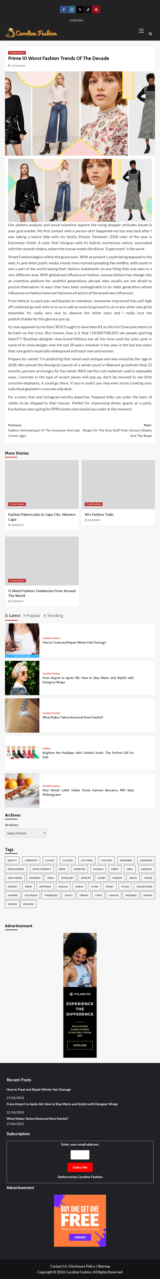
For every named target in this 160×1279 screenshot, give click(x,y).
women (12, 904)
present (13, 886)
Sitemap (104, 1266)
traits (68, 895)
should (63, 886)
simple (79, 886)
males (133, 877)
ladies (101, 877)
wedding (130, 895)
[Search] (150, 34)
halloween (15, 877)
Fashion (46, 748)
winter (147, 895)
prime (28, 886)
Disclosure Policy (82, 1266)
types (98, 895)
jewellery (67, 877)
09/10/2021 (17, 525)
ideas (50, 877)
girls (130, 869)
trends (83, 895)
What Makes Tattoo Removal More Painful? (72, 717)
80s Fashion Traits (99, 514)
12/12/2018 (18, 65)
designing (146, 860)
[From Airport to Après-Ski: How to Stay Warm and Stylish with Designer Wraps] (22, 677)
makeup (117, 877)
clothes (67, 860)
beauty (12, 860)
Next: (117, 430)
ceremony (31, 860)
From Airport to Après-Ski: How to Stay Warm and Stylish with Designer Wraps (62, 1104)
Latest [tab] (14, 615)
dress (62, 869)
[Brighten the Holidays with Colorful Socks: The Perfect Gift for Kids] (22, 752)
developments (42, 869)
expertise (79, 869)
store (94, 886)
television (30, 895)
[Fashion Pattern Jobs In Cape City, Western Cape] (42, 484)
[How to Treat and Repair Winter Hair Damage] (22, 640)
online (148, 877)
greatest (146, 869)
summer (13, 895)
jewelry (86, 877)
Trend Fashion (17, 52)
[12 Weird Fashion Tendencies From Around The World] (42, 561)
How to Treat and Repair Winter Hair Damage (74, 642)
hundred (34, 877)
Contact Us (58, 1266)
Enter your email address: (80, 1160)
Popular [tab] (32, 615)
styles (125, 886)
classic (49, 860)
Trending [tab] (54, 615)
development (16, 869)
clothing (87, 860)
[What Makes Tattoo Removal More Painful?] (22, 715)
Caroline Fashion (51, 638)
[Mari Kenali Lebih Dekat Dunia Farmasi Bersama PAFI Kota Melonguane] (22, 790)
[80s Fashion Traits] (118, 484)
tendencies (51, 895)
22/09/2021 (17, 601)
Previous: (44, 430)
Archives (11, 825)
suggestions (144, 886)
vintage (114, 895)
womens (28, 904)
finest (115, 869)
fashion (98, 869)
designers (126, 860)
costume (106, 860)
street (110, 886)
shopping (45, 886)
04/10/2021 (94, 520)
